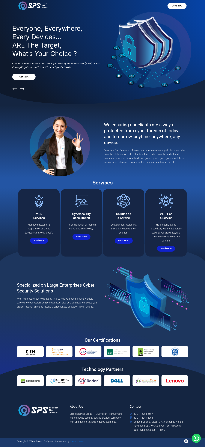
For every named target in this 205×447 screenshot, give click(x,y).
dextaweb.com (76, 441)
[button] (196, 438)
